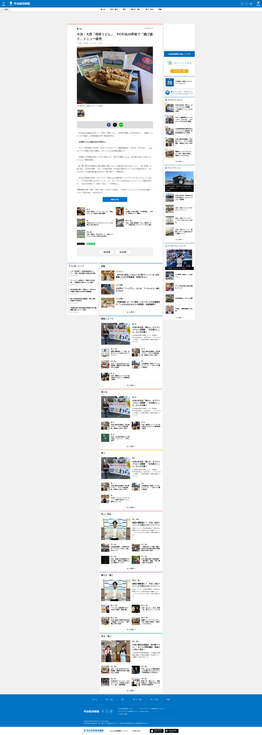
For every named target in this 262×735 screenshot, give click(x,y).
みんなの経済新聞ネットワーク (93, 730)
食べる (103, 9)
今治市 (80, 43)
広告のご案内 (123, 714)
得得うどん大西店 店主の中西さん (93, 142)
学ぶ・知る (149, 9)
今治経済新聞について (126, 708)
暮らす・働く (136, 9)
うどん (100, 43)
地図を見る (115, 199)
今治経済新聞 (19, 4)
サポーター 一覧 (179, 71)
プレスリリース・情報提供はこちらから (153, 708)
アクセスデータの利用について (128, 711)
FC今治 (86, 43)
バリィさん (93, 43)
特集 (159, 9)
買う (124, 9)
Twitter (246, 4)
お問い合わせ (145, 711)
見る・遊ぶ (114, 9)
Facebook (242, 4)
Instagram (251, 4)
